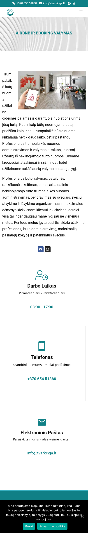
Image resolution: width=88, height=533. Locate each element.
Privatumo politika (52, 526)
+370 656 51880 (26, 3)
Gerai (29, 526)
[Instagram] (74, 3)
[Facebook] (69, 3)
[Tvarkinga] (10, 12)
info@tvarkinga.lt (54, 3)
